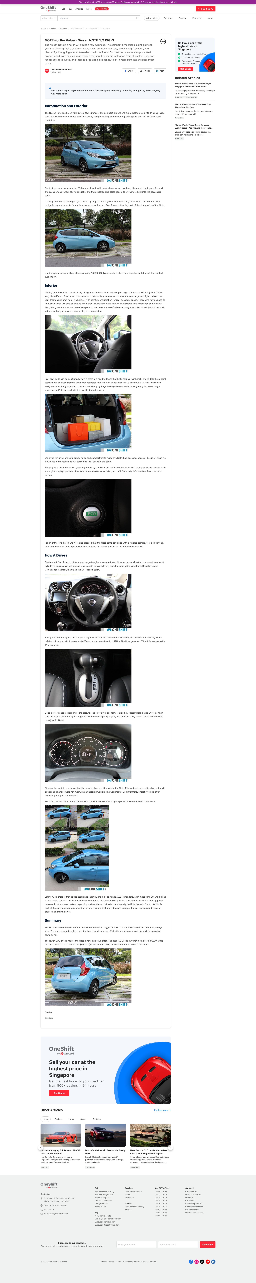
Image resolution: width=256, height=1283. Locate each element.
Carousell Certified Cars (105, 1222)
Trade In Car (100, 1206)
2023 (164, 1212)
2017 (164, 1203)
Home (43, 28)
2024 (157, 1216)
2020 (157, 1210)
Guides (182, 18)
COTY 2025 (101, 9)
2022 (157, 1212)
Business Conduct (148, 1261)
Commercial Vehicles (194, 1206)
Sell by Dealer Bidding (104, 1191)
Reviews (168, 18)
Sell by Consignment (104, 1194)
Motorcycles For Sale (194, 1212)
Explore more (161, 1110)
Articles (79, 8)
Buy (70, 8)
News (210, 18)
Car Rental (189, 1200)
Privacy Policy (132, 1261)
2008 (157, 1191)
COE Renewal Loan (133, 1191)
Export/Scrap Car (102, 1197)
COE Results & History (134, 1206)
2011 (164, 1194)
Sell (63, 8)
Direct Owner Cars (193, 1194)
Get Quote (59, 1093)
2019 (164, 1206)
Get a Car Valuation (103, 1200)
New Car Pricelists (103, 1216)
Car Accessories (192, 1210)
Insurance (129, 1197)
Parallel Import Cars (193, 1203)
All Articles (47, 18)
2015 (164, 1200)
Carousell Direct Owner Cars (107, 1225)
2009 (164, 1191)
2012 (157, 1197)
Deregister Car (101, 1203)
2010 (157, 1194)
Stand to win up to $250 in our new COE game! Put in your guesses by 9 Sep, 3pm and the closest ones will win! (128, 2)
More (89, 8)
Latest (45, 1119)
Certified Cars (191, 1191)
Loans (127, 1194)
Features (196, 18)
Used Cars (189, 1197)
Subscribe (207, 1244)
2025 (164, 1216)
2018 (157, 1206)
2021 (164, 1210)
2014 (157, 1200)
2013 (164, 1197)
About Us (120, 1261)
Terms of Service (106, 1261)
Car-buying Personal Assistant (108, 1219)
